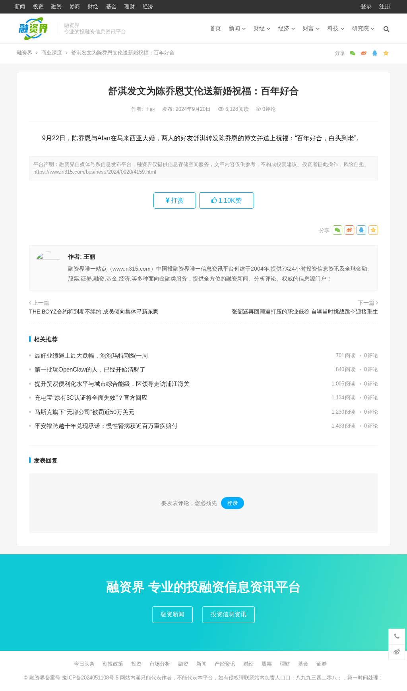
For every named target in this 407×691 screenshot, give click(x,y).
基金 (111, 7)
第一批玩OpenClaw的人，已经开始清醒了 (90, 369)
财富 (308, 28)
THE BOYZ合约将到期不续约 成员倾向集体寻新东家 (94, 311)
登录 (366, 6)
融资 (56, 7)
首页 (215, 28)
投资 (38, 7)
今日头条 (84, 664)
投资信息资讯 (228, 614)
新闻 (20, 7)
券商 (75, 7)
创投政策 (113, 664)
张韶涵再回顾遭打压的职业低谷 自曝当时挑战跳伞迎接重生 (305, 311)
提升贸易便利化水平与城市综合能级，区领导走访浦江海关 (112, 383)
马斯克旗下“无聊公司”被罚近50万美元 (84, 411)
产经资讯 (225, 664)
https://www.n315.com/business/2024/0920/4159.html (94, 172)
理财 (129, 7)
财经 (93, 7)
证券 (321, 664)
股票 (267, 664)
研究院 (360, 28)
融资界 (24, 53)
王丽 (151, 109)
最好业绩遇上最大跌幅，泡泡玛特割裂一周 (91, 355)
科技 (333, 28)
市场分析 (159, 664)
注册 (384, 6)
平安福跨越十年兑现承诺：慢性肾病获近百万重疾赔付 (106, 425)
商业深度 (51, 53)
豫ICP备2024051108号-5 (91, 678)
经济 (148, 7)
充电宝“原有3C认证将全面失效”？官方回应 (91, 397)
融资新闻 (172, 614)
